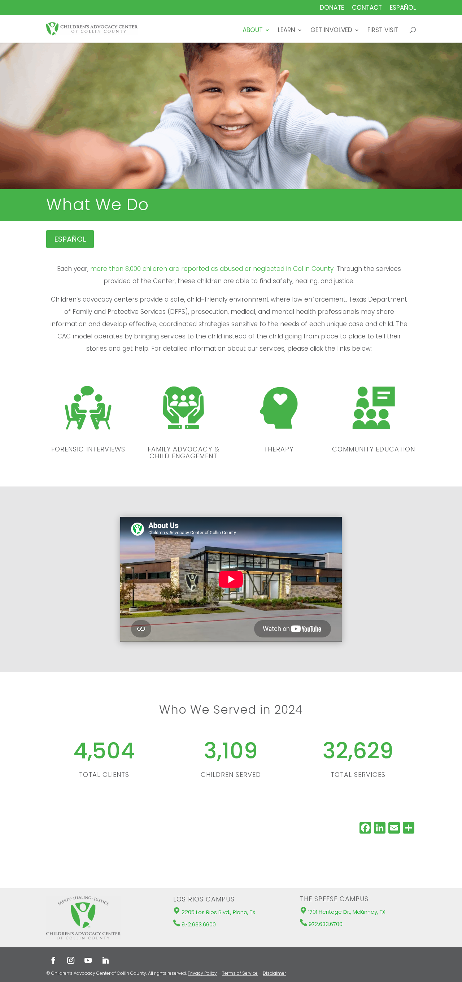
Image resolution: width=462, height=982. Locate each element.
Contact (367, 8)
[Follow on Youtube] (88, 960)
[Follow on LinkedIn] (105, 960)
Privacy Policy (202, 973)
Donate (332, 8)
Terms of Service (240, 973)
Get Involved (331, 30)
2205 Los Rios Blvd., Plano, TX (219, 912)
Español (403, 8)
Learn (286, 30)
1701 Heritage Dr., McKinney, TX (346, 912)
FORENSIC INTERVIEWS (88, 449)
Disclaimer (274, 973)
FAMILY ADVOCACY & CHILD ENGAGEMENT (183, 453)
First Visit (382, 30)
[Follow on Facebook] (53, 960)
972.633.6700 (326, 924)
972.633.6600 (199, 924)
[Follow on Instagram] (71, 960)
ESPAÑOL (70, 239)
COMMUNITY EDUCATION (373, 449)
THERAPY (278, 449)
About (253, 30)
